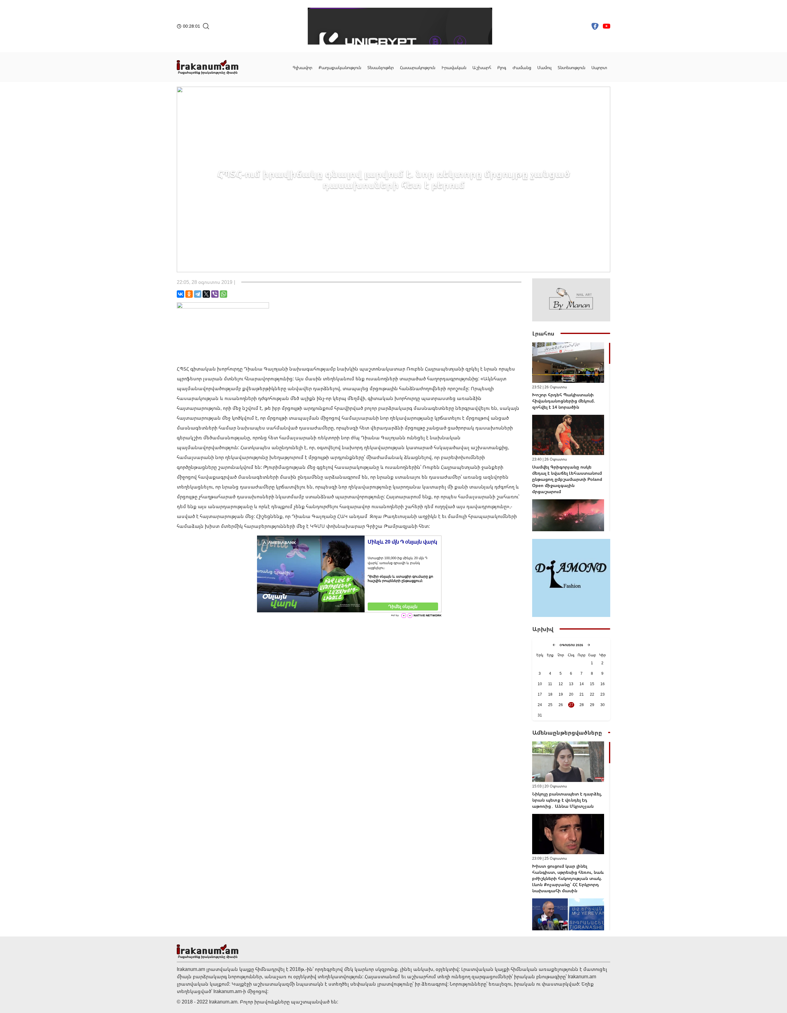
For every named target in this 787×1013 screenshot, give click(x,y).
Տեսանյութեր (380, 67)
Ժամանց (521, 67)
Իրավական (453, 67)
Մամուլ (544, 67)
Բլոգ (501, 67)
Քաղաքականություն (339, 67)
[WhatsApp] (223, 294)
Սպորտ (599, 67)
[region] (571, 436)
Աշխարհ (482, 67)
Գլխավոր (302, 67)
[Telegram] (197, 294)
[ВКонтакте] (180, 294)
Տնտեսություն (571, 67)
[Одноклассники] (189, 294)
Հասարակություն (417, 67)
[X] (206, 294)
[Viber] (215, 294)
